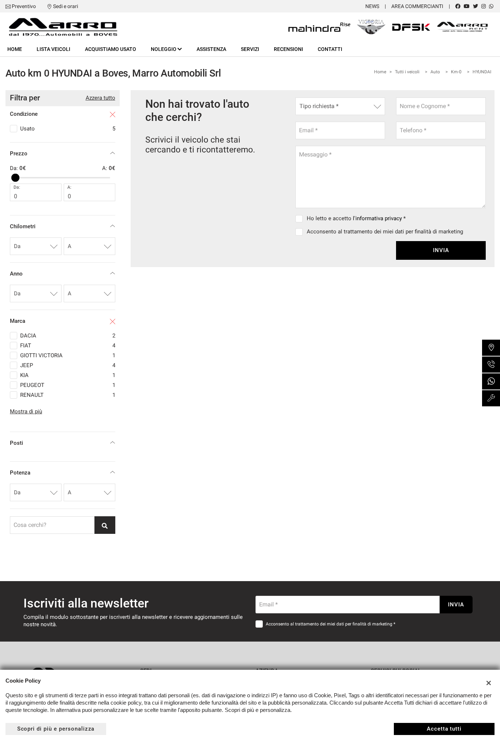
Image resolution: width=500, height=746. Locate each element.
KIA (67, 375)
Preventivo (24, 6)
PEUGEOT (67, 385)
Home (14, 49)
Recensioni (288, 49)
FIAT (67, 345)
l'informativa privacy (377, 218)
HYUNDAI (482, 71)
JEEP (67, 365)
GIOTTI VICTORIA (67, 355)
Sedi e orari (65, 6)
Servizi (250, 49)
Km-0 (456, 71)
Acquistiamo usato (110, 49)
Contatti (330, 49)
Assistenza (211, 49)
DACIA (67, 335)
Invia (441, 250)
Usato (67, 128)
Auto (435, 71)
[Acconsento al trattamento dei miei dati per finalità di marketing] (300, 231)
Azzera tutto (100, 98)
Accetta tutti (444, 728)
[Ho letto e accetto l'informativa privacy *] (300, 218)
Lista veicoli (53, 49)
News (372, 6)
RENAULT (67, 395)
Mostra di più (26, 411)
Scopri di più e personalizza (56, 728)
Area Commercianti (417, 6)
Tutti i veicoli (407, 71)
